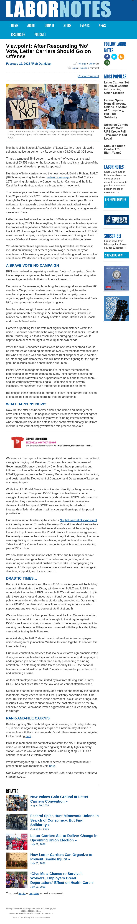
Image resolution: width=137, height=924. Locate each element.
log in (22, 893)
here (28, 736)
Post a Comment (88, 76)
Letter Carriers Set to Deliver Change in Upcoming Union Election (116, 87)
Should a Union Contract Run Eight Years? (114, 149)
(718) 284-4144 (33, 911)
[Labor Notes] (58, 9)
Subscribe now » (115, 255)
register (83, 68)
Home (14, 25)
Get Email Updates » (115, 202)
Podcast (40, 34)
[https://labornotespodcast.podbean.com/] (116, 289)
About (31, 25)
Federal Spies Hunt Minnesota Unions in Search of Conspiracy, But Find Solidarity (116, 109)
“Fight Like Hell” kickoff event (78, 520)
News (102, 25)
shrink (92, 64)
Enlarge (82, 64)
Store (67, 25)
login (74, 68)
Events (85, 25)
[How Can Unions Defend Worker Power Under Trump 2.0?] (116, 319)
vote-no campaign (58, 177)
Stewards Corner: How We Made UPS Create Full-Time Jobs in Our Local (116, 131)
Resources (18, 34)
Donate (49, 25)
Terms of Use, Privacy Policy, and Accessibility (31, 917)
